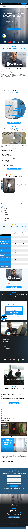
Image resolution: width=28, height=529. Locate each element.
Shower (12, 3)
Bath (10, 3)
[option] (14, 138)
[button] (24, 4)
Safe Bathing (19, 3)
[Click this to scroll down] (14, 32)
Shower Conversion (15, 3)
